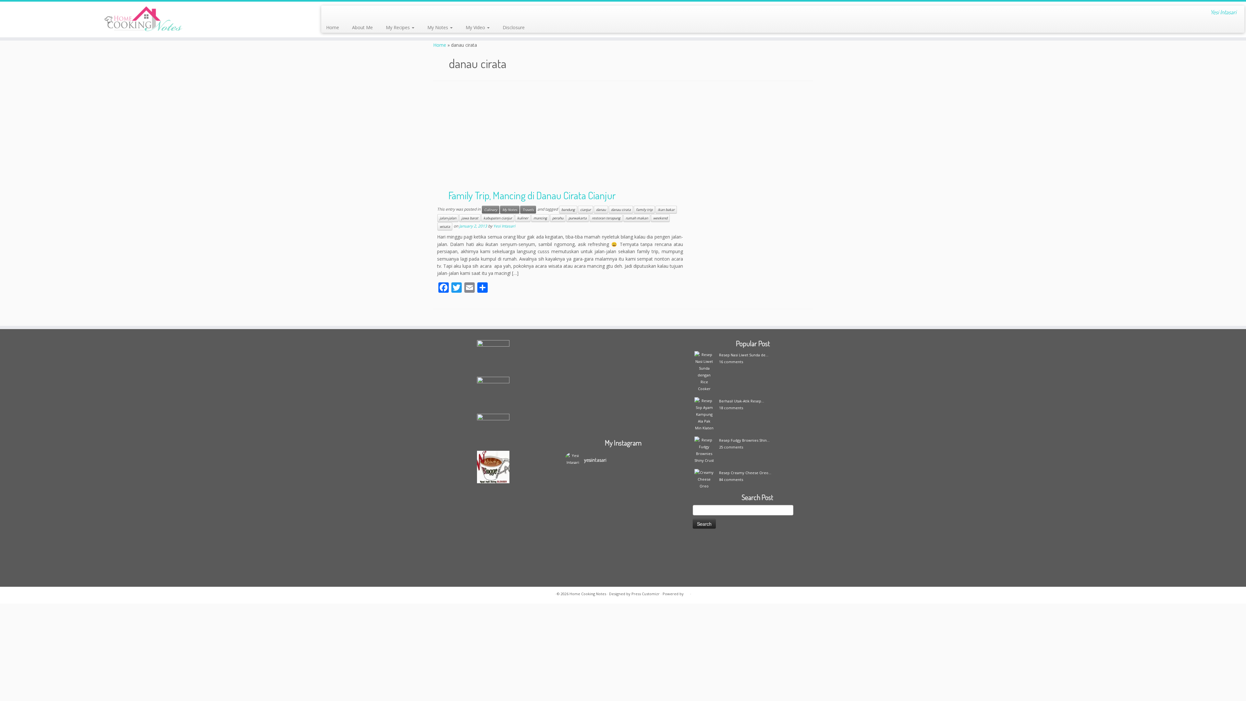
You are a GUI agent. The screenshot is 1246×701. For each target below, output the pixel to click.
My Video (476, 27)
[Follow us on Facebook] (348, 13)
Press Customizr (645, 593)
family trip (644, 209)
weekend (660, 218)
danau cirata (621, 209)
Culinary (490, 209)
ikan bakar (666, 209)
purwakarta (577, 218)
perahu (557, 218)
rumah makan (637, 218)
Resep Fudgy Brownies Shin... (744, 440)
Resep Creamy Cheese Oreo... (745, 472)
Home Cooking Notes (587, 593)
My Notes (438, 27)
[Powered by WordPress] (687, 592)
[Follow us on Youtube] (383, 13)
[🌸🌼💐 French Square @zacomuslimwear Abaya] (608, 499)
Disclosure (514, 27)
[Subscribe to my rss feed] (330, 13)
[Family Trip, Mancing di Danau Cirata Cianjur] (752, 225)
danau (601, 209)
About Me (362, 27)
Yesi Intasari (504, 226)
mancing (540, 218)
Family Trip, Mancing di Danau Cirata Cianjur (532, 195)
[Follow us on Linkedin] (400, 13)
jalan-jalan (448, 218)
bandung (568, 209)
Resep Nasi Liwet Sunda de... (743, 354)
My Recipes (398, 27)
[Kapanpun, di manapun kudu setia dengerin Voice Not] (579, 512)
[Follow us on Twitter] (356, 13)
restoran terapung (606, 218)
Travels (528, 209)
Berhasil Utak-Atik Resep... (741, 401)
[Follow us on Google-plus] (365, 13)
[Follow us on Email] (339, 13)
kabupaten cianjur (497, 218)
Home (332, 27)
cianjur (585, 209)
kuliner (522, 218)
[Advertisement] (623, 136)
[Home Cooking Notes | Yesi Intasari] (143, 19)
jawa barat (469, 218)
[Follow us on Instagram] (374, 13)
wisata (445, 226)
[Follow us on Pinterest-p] (391, 13)
